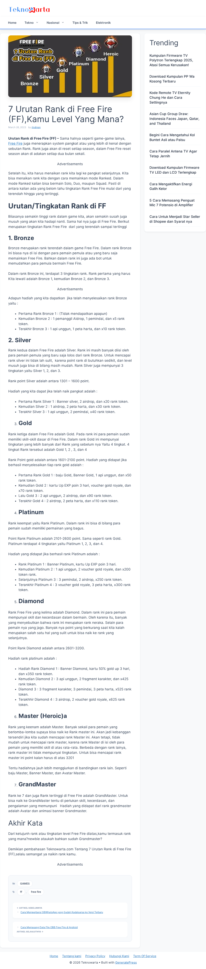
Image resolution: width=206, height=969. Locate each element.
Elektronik (103, 23)
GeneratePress (126, 962)
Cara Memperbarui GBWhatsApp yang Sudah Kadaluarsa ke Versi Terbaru (62, 912)
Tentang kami (71, 956)
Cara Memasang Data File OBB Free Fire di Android (49, 927)
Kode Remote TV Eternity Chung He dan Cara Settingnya (170, 97)
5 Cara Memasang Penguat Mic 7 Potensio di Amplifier (172, 202)
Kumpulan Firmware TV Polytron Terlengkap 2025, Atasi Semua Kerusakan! (171, 60)
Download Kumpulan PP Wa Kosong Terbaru (172, 78)
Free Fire (15, 143)
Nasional (53, 23)
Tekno (29, 23)
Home (12, 23)
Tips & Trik (80, 23)
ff (21, 891)
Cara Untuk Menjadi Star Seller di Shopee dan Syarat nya (174, 219)
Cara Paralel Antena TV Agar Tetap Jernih (173, 153)
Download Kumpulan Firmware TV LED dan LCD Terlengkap (174, 170)
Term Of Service (144, 956)
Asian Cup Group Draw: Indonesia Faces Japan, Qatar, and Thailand (174, 119)
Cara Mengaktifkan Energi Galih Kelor (170, 186)
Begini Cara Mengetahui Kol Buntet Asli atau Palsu (172, 137)
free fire (36, 891)
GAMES (25, 883)
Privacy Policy (95, 956)
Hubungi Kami (119, 956)
